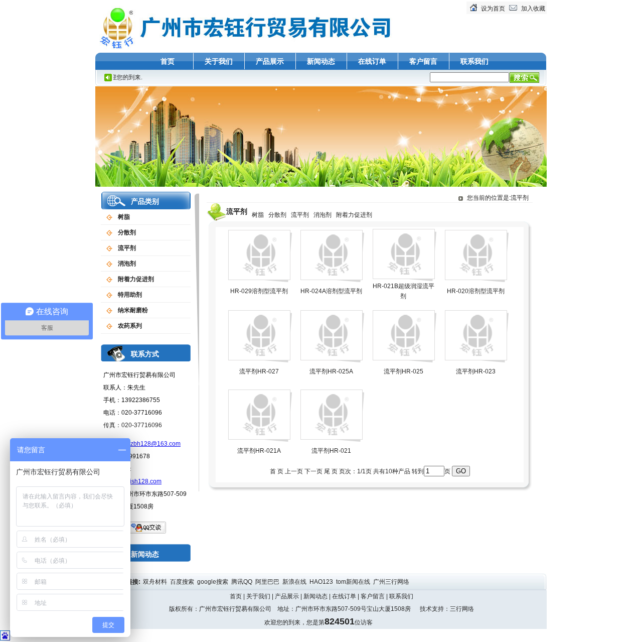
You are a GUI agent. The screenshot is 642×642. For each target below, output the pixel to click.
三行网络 (462, 608)
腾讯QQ (242, 581)
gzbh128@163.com (154, 443)
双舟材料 (156, 581)
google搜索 (213, 581)
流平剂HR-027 (259, 371)
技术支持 (432, 608)
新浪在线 (295, 581)
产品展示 (270, 61)
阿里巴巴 (268, 581)
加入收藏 (533, 8)
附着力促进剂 (136, 279)
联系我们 (474, 61)
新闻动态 (321, 61)
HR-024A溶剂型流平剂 (331, 291)
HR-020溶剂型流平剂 (476, 291)
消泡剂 (127, 263)
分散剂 (127, 232)
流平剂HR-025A (331, 371)
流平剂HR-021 (331, 450)
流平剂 (127, 247)
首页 (167, 61)
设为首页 (493, 8)
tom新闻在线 (354, 581)
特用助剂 (130, 294)
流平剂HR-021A (259, 450)
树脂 (124, 216)
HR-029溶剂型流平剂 (259, 291)
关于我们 (219, 61)
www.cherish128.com (132, 481)
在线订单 (372, 61)
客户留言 (423, 61)
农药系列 (130, 325)
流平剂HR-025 (403, 371)
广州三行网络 (392, 581)
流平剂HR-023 (476, 371)
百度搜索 (183, 581)
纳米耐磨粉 (133, 310)
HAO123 (322, 581)
